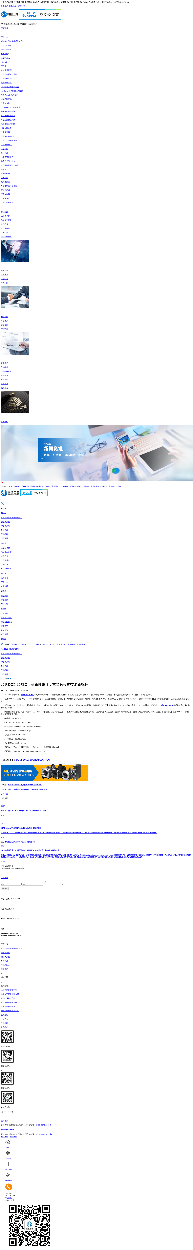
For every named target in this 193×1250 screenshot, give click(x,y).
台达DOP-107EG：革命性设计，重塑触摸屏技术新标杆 (64, 644)
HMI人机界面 (6, 128)
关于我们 (4, 6)
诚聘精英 (4, 388)
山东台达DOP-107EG (40, 760)
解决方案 (3, 543)
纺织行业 (4, 224)
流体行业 (4, 232)
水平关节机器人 (7, 157)
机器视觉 (4, 178)
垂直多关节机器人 (8, 161)
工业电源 (4, 149)
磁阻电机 (37, 486)
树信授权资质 (6, 371)
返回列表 (4, 794)
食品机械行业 (6, 237)
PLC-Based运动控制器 (9, 95)
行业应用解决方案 (8, 120)
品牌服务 (4, 275)
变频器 (3, 66)
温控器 (3, 169)
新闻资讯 (3, 591)
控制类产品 (5, 50)
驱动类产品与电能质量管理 (11, 41)
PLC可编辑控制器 (8, 124)
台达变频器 (52, 486)
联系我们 (3, 639)
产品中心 (3, 513)
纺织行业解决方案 (8, 998)
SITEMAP (21, 6)
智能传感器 (5, 190)
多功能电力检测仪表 (9, 186)
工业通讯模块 (6, 145)
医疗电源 (4, 153)
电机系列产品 (6, 78)
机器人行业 (5, 228)
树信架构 (4, 379)
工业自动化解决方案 (9, 990)
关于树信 (3, 608)
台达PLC (72, 486)
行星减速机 (5, 103)
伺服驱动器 (18, 486)
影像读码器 (5, 174)
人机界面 (30, 486)
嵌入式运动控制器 (8, 112)
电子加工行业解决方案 (10, 994)
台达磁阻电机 (92, 486)
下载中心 (4, 279)
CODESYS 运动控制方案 (10, 107)
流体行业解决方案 (8, 1007)
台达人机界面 (81, 486)
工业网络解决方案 (8, 136)
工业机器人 (5, 58)
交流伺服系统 (6, 83)
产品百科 (4, 329)
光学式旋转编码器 (8, 116)
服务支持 (3, 573)
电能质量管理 (6, 70)
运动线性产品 (6, 99)
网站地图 (12, 6)
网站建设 (4, 1130)
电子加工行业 (6, 220)
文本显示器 (5, 132)
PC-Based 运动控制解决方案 (12, 91)
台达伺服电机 (103, 486)
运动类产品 (5, 45)
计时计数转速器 (7, 202)
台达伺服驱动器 (63, 486)
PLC (25, 486)
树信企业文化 (6, 375)
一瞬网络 (11, 1130)
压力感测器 (5, 194)
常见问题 (4, 283)
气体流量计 (5, 198)
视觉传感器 (5, 182)
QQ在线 (8, 1198)
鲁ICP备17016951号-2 (44, 1125)
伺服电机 (44, 486)
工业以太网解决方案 (9, 140)
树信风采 (4, 384)
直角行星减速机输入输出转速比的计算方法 (25, 785)
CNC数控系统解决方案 (10, 87)
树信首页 (3, 508)
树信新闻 (4, 325)
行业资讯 (4, 321)
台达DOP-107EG (22, 760)
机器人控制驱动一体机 (10, 165)
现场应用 (4, 62)
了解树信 (4, 367)
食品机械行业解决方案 (10, 1011)
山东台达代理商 (115, 486)
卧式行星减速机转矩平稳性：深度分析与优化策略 (27, 789)
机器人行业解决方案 (9, 1002)
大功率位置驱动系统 (9, 74)
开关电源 (4, 54)
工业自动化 (5, 216)
